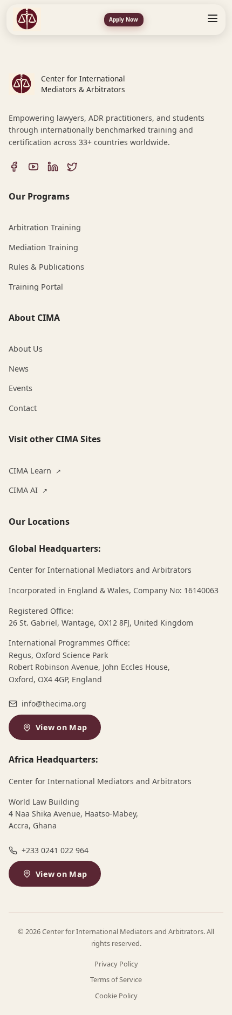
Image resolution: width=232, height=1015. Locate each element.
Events (20, 388)
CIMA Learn (35, 470)
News (19, 369)
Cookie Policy (116, 995)
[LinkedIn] (52, 166)
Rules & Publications (46, 267)
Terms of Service (116, 979)
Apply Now (123, 19)
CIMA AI (28, 490)
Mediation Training (43, 247)
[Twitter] (72, 166)
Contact (23, 408)
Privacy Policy (116, 964)
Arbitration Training (45, 227)
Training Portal (36, 287)
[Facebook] (14, 166)
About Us (26, 349)
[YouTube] (33, 166)
